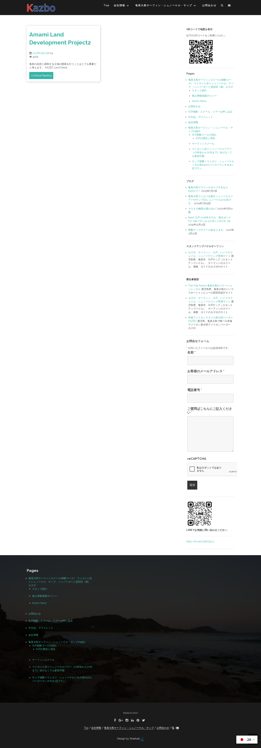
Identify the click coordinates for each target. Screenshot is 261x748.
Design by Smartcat (128, 738)
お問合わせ (209, 5)
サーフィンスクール (203, 143)
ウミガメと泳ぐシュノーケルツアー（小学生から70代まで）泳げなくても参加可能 (212, 152)
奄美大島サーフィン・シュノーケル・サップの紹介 (57, 642)
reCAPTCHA (196, 458)
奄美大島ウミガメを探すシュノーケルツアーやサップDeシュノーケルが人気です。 (210, 200)
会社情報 (119, 5)
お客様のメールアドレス (205, 371)
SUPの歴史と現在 (205, 138)
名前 (191, 352)
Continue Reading (41, 75)
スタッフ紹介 (199, 90)
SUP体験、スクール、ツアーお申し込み (210, 111)
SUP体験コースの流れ (204, 134)
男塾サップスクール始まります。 (206, 229)
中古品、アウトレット (200, 117)
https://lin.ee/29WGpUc (200, 541)
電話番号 (194, 390)
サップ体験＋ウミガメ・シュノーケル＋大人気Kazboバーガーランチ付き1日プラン (213, 165)
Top (106, 5)
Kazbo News (199, 101)
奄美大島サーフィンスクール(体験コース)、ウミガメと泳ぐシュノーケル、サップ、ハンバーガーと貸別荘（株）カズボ (211, 83)
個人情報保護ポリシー (204, 95)
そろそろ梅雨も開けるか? (202, 208)
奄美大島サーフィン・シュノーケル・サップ (163, 5)
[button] (222, 6)
